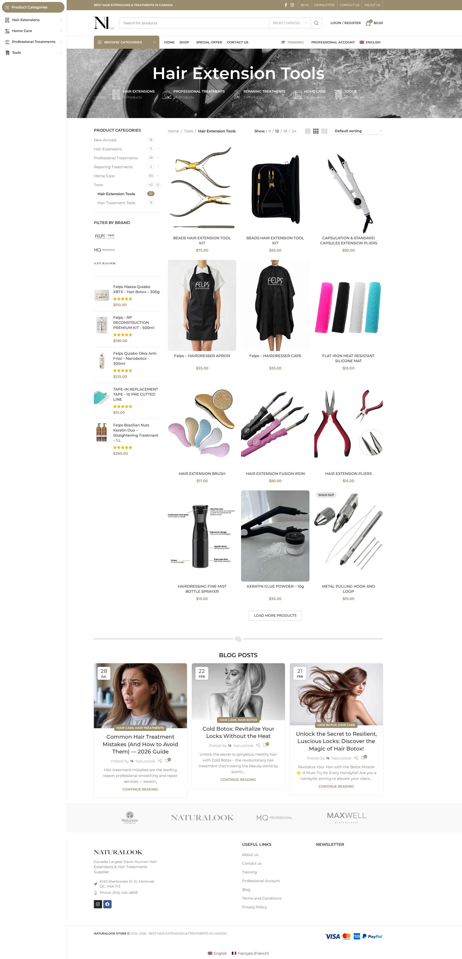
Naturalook (145, 761)
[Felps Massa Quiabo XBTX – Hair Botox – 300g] (102, 295)
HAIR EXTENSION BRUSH (202, 473)
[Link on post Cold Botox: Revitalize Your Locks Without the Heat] (238, 691)
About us (250, 854)
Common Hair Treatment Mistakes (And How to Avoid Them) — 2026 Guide (140, 744)
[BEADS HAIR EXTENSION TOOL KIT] (202, 187)
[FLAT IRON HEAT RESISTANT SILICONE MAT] (348, 305)
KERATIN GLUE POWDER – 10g (275, 586)
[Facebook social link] (286, 5)
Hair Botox (247, 720)
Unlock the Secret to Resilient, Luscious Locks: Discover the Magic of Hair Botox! (336, 741)
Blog (246, 889)
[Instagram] (98, 904)
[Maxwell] (274, 818)
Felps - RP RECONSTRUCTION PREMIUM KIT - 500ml (133, 322)
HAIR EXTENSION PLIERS (348, 473)
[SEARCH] (316, 23)
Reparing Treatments (113, 167)
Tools (98, 185)
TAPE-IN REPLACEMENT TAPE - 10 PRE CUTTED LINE (135, 394)
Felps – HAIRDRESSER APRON (202, 355)
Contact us (251, 863)
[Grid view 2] (307, 131)
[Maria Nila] (347, 818)
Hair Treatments (149, 728)
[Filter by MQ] (127, 250)
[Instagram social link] (292, 5)
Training (249, 872)
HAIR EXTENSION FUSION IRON (275, 473)
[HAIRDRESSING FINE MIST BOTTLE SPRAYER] (202, 536)
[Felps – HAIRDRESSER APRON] (202, 305)
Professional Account (261, 881)
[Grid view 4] (324, 131)
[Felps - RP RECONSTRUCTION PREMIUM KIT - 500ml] (102, 329)
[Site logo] (104, 22)
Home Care (104, 176)
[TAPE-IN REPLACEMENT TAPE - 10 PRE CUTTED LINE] (102, 401)
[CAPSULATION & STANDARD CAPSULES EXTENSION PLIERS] (348, 187)
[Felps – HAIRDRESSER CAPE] (275, 305)
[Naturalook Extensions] (130, 818)
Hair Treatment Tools (116, 202)
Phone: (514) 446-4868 (119, 892)
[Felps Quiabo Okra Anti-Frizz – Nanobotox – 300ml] (102, 365)
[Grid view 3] (315, 131)
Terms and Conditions (262, 898)
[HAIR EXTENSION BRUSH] (202, 423)
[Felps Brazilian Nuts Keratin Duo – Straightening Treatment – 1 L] (102, 439)
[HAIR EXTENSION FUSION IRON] (275, 423)
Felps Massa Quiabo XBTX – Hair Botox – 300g (136, 289)
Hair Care (125, 728)
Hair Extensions (108, 149)
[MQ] (202, 818)
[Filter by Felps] (127, 237)
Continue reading (140, 789)
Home (173, 131)
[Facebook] (107, 904)
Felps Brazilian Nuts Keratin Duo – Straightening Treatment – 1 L (135, 433)
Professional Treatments (116, 158)
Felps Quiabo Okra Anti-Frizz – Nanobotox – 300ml (135, 358)
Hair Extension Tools (116, 194)
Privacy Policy (254, 907)
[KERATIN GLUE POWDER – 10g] (275, 536)
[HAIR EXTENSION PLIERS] (348, 423)
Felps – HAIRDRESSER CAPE (275, 355)
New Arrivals (105, 140)
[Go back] (146, 73)
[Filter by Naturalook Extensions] (127, 263)
